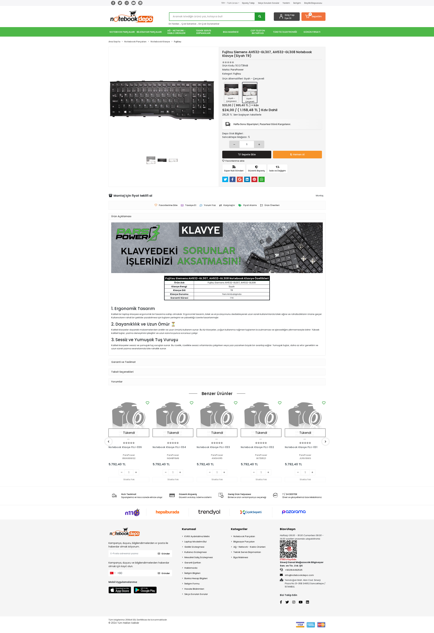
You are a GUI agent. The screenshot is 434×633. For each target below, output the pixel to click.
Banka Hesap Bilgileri (196, 578)
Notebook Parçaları (244, 536)
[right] (325, 441)
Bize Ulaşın (287, 529)
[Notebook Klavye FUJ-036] (128, 420)
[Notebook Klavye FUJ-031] (305, 420)
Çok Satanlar (188, 23)
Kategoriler (239, 529)
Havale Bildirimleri (194, 588)
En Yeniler (174, 23)
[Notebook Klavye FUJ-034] (173, 420)
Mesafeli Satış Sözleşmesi (198, 557)
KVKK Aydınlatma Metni (197, 536)
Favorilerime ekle (234, 160)
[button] (313, 16)
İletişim (297, 3)
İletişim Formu (192, 583)
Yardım (286, 3)
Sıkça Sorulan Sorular (268, 3)
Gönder (165, 553)
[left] (108, 441)
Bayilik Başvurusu (313, 3)
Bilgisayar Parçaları (244, 541)
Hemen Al (299, 154)
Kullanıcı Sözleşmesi (195, 552)
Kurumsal (189, 529)
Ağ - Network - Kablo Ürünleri (249, 546)
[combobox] (112, 573)
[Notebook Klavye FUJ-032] (261, 420)
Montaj (319, 195)
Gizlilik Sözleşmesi (194, 546)
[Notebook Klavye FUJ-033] (217, 420)
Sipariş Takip (248, 3)
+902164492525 (293, 570)
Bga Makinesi (240, 557)
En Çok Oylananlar (209, 23)
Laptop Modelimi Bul (195, 541)
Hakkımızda (190, 567)
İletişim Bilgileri (192, 573)
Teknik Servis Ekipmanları (247, 552)
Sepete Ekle (249, 154)
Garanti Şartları (192, 562)
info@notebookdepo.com (299, 575)
